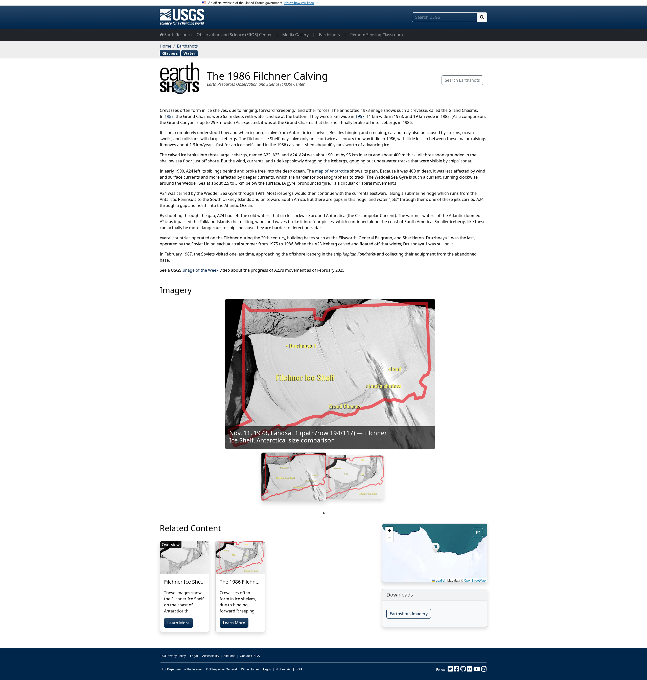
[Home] (182, 17)
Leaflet (440, 580)
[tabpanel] (293, 479)
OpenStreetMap (475, 580)
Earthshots (329, 34)
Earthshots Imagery (409, 614)
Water (189, 53)
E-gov (267, 669)
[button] (436, 548)
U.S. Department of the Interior (181, 669)
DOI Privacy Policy (173, 656)
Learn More (178, 623)
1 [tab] (323, 512)
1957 (169, 116)
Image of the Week (200, 270)
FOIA (299, 669)
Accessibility (210, 656)
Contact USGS (250, 656)
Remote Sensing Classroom (376, 34)
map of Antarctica (332, 171)
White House (250, 669)
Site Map (229, 656)
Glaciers (170, 53)
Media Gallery (295, 34)
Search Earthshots (462, 80)
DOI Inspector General (221, 669)
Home (165, 46)
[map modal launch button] (478, 532)
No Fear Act (283, 669)
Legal (194, 656)
